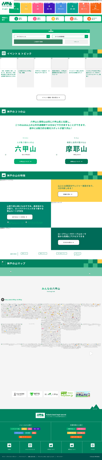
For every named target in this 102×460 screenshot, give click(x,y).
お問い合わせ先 (31, 456)
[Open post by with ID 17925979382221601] (31, 313)
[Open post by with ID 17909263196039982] (91, 313)
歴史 (34, 433)
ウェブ (78, 255)
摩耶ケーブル (24, 253)
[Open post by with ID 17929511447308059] (51, 313)
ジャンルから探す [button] (46, 3)
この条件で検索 (38, 41)
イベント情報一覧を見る (50, 97)
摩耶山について (76, 161)
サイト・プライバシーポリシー (9, 456)
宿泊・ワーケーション (25, 437)
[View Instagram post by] (19, 321)
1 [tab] (50, 88)
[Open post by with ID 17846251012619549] (91, 353)
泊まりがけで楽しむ (76, 437)
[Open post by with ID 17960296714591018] (71, 313)
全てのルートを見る (19, 217)
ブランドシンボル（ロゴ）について (46, 456)
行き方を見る (68, 242)
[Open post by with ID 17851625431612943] (11, 353)
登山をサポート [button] (66, 3)
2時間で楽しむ (81, 429)
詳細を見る (67, 194)
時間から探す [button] (56, 3)
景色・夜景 (36, 429)
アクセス (74, 3)
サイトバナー (60, 456)
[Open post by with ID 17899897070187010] (11, 313)
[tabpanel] (8, 72)
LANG (92, 3)
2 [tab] (52, 88)
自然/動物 (27, 433)
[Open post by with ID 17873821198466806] (31, 353)
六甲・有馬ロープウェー (62, 253)
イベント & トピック (24, 3)
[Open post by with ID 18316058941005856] (11, 333)
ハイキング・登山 (15, 429)
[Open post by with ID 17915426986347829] (91, 333)
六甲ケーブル (77, 253)
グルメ (24, 429)
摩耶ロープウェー (43, 253)
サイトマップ (22, 456)
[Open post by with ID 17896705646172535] (71, 333)
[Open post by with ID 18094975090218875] (71, 353)
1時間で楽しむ (71, 429)
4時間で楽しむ (71, 433)
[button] (51, 31)
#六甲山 (19, 300)
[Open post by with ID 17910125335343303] (31, 333)
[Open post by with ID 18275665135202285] (51, 353)
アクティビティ (18, 433)
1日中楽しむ (81, 433)
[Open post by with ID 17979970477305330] (51, 333)
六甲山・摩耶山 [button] (34, 3)
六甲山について (25, 161)
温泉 (30, 429)
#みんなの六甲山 (10, 300)
